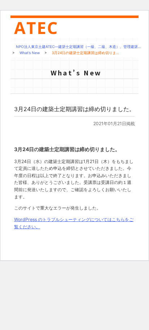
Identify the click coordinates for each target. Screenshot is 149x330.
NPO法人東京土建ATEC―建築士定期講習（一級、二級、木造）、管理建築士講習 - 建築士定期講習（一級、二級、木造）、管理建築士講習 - (38, 28)
